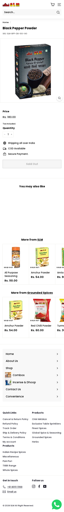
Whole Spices (10, 470)
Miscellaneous (11, 456)
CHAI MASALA (39, 419)
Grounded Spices (40, 293)
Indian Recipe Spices (14, 452)
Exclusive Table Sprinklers (46, 423)
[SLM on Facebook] (39, 486)
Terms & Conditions (14, 437)
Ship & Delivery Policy (14, 432)
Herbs (35, 441)
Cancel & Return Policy (15, 419)
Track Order (9, 428)
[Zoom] (59, 98)
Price (6, 111)
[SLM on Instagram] (33, 486)
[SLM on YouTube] (44, 486)
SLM (40, 240)
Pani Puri (7, 461)
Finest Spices (39, 428)
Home (6, 22)
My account (9, 441)
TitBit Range (9, 465)
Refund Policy (10, 423)
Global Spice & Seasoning (46, 432)
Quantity (9, 128)
